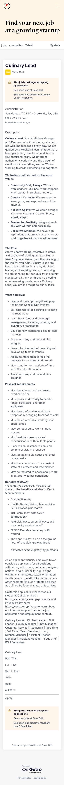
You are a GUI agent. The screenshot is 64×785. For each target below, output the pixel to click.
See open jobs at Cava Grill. (28, 90)
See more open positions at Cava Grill (32, 745)
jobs (4, 45)
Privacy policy (24, 778)
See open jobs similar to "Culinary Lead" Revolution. (32, 96)
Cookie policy (40, 778)
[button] (57, 6)
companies (16, 45)
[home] (7, 6)
